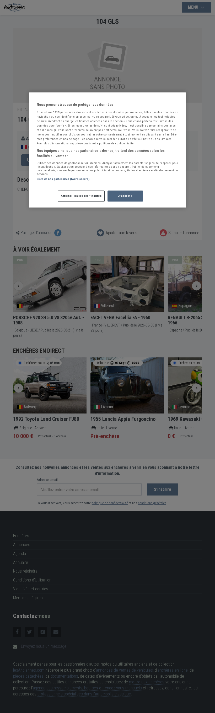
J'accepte (125, 196)
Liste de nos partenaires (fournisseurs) (63, 179)
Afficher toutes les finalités (81, 196)
